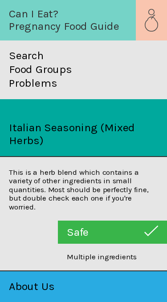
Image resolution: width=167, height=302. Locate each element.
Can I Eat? (33, 13)
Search (26, 55)
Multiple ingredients (102, 257)
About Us (31, 286)
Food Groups (40, 69)
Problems (33, 83)
